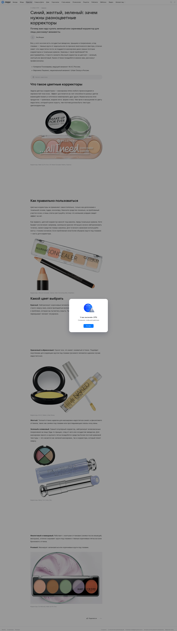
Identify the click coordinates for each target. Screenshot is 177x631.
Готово (88, 326)
